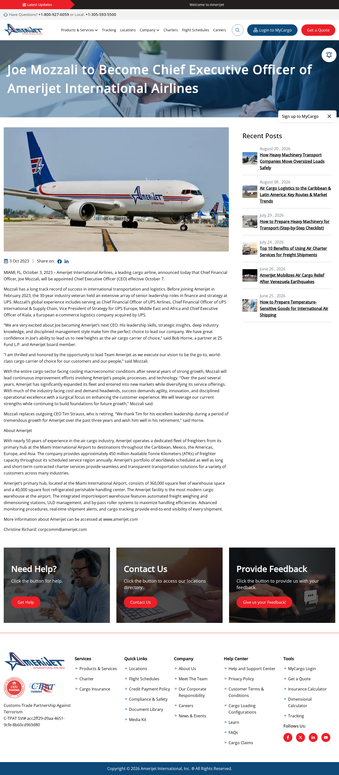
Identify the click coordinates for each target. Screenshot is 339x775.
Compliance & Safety (148, 699)
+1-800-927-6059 (53, 14)
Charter (86, 679)
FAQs (233, 732)
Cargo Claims (241, 742)
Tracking (109, 30)
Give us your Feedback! (264, 602)
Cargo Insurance (94, 689)
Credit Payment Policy (149, 689)
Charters (171, 30)
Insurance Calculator (307, 689)
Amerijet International (161, 768)
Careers (219, 30)
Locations (128, 30)
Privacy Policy (241, 679)
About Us (187, 668)
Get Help (26, 602)
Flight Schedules (195, 30)
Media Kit (137, 719)
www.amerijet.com (120, 519)
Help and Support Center (252, 668)
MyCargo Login (302, 668)
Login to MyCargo (275, 30)
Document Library (146, 709)
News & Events (192, 716)
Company (147, 30)
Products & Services (77, 30)
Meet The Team (193, 679)
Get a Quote (318, 30)
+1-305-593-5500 (101, 14)
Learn (234, 722)
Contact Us (140, 602)
